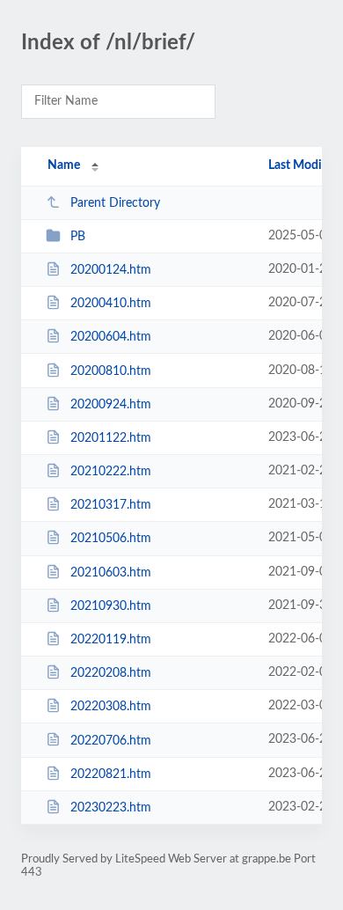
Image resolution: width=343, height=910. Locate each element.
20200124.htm (110, 270)
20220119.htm (110, 640)
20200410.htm (110, 303)
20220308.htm (110, 707)
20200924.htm (110, 405)
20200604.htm (110, 337)
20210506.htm (110, 538)
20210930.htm (110, 606)
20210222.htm (110, 472)
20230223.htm (110, 808)
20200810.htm (110, 371)
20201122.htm (110, 438)
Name (63, 165)
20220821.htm (110, 774)
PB (77, 237)
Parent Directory (115, 203)
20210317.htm (110, 505)
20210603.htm (110, 573)
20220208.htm (110, 673)
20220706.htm (110, 740)
